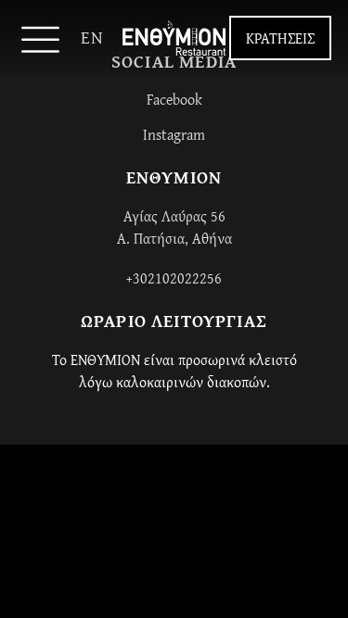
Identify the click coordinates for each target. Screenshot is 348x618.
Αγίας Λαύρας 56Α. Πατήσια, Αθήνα (174, 227)
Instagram (174, 134)
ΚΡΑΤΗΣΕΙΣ (280, 38)
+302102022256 (174, 278)
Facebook (174, 99)
